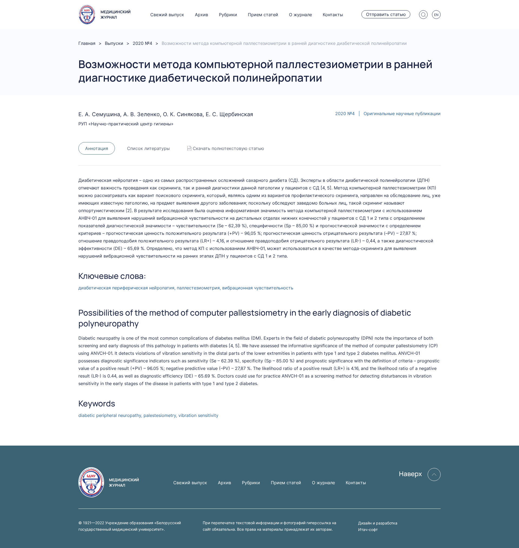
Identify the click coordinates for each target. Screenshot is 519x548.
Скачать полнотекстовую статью (228, 148)
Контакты (333, 14)
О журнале (300, 14)
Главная (86, 43)
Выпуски (114, 43)
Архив (201, 14)
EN (436, 15)
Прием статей (263, 14)
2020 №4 (142, 43)
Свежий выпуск (167, 14)
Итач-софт (368, 529)
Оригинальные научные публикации (402, 113)
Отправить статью (386, 14)
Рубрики (228, 14)
